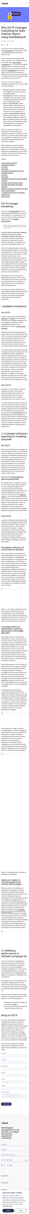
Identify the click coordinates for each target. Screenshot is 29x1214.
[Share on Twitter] (4, 44)
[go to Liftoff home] (4, 3)
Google (12, 318)
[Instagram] (8, 1165)
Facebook (4, 318)
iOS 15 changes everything (9, 163)
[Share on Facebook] (10, 44)
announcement (14, 211)
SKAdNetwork (12, 70)
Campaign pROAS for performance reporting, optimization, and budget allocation (12, 185)
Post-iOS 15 (4, 169)
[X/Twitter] (5, 1165)
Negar (20, 1210)
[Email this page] (1, 44)
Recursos (4, 1190)
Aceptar (8, 1210)
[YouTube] (10, 1165)
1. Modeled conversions (8, 165)
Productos (4, 1176)
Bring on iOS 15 (5, 196)
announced (8, 51)
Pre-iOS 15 (4, 167)
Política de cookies (7, 1206)
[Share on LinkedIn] (7, 44)
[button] (27, 3)
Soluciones (4, 1183)
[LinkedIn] (2, 1165)
